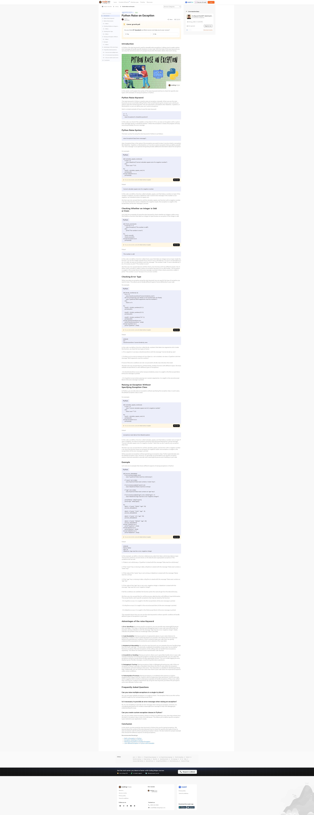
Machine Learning (137, 759)
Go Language (174, 759)
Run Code (176, 179)
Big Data (155, 759)
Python (139, 757)
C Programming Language (150, 757)
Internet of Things (185, 761)
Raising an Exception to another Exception (137, 741)
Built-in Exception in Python (132, 738)
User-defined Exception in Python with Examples (139, 743)
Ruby (185, 759)
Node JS (188, 757)
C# (180, 759)
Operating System (164, 759)
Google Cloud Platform (161, 761)
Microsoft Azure (149, 761)
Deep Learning (147, 759)
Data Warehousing (174, 761)
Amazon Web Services (138, 761)
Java (134, 757)
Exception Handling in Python (133, 740)
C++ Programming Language (165, 757)
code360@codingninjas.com (157, 807)
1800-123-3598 (154, 805)
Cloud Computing (179, 757)
